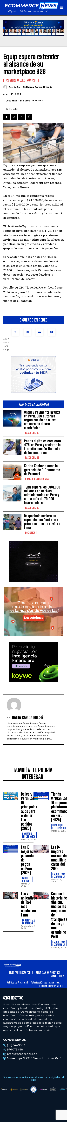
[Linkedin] (39, 332)
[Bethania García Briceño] (6, 87)
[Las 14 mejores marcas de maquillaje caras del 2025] (41, 849)
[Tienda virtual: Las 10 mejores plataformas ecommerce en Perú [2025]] (41, 796)
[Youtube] (51, 332)
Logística (30, 532)
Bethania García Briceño (38, 87)
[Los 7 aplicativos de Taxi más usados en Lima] (10, 895)
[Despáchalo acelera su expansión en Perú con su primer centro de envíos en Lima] (12, 522)
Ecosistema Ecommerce (58, 875)
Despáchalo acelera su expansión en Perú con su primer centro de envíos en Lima (43, 522)
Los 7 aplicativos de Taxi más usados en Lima (29, 904)
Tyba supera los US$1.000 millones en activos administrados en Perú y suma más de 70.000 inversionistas (42, 495)
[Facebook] (15, 332)
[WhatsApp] (29, 117)
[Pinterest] (21, 117)
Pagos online (32, 433)
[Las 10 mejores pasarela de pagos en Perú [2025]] (10, 849)
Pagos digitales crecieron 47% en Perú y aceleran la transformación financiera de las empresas (43, 447)
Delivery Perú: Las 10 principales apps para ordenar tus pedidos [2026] (29, 811)
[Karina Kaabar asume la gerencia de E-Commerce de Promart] (12, 472)
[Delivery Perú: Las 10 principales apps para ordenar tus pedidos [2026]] (10, 796)
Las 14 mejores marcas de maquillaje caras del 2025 (59, 858)
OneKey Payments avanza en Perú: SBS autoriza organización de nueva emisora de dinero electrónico (42, 420)
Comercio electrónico (37, 479)
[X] (14, 117)
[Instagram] (27, 332)
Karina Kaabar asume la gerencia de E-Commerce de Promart (42, 470)
